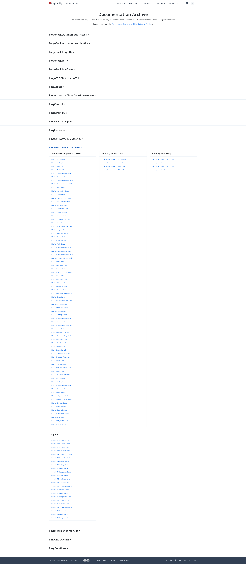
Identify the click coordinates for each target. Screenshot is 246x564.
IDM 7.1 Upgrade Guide (59, 230)
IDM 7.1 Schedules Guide (59, 209)
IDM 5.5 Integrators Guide (60, 396)
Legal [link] (98, 560)
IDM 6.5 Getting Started (59, 315)
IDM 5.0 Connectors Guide (60, 414)
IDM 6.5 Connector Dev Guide (61, 318)
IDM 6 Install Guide (57, 361)
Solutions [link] (161, 3)
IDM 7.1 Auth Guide (57, 170)
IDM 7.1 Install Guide (58, 187)
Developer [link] (148, 3)
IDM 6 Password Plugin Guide (61, 368)
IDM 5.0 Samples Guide (59, 424)
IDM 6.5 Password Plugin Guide (61, 336)
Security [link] (113, 560)
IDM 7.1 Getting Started (59, 163)
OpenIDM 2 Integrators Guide (61, 518)
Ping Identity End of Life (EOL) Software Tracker (132, 24)
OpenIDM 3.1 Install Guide (60, 482)
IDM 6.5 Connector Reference (61, 322)
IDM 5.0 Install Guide (58, 417)
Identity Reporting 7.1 (159, 163)
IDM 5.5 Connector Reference (61, 389)
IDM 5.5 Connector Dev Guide (61, 385)
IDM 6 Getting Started (58, 350)
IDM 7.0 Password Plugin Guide (61, 272)
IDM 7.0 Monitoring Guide (60, 265)
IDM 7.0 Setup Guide (58, 297)
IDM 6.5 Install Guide (58, 329)
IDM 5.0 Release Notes (58, 406)
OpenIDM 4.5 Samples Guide (61, 458)
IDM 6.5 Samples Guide (59, 339)
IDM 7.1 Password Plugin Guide (61, 198)
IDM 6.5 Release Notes (58, 311)
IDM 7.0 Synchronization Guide (61, 300)
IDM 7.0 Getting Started (59, 240)
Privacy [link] (105, 560)
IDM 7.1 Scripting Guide (59, 212)
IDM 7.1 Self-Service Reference (61, 219)
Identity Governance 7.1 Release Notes (114, 159)
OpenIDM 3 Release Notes (60, 490)
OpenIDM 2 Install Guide (59, 514)
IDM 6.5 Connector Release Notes (62, 325)
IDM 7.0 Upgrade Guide (59, 304)
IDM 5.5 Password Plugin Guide (61, 399)
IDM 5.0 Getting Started (59, 410)
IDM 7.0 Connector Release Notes (62, 254)
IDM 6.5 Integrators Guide (60, 332)
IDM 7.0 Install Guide (58, 262)
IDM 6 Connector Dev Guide (60, 353)
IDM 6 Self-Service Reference (60, 375)
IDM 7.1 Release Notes (58, 159)
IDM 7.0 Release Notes (58, 237)
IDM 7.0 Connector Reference (61, 251)
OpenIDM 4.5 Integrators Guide (61, 451)
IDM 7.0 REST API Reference (60, 276)
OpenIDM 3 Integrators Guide (61, 497)
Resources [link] (173, 3)
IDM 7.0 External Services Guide (61, 258)
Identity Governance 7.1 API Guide (113, 170)
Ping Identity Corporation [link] (69, 560)
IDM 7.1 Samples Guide (59, 205)
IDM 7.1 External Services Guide (61, 184)
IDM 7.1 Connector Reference (61, 177)
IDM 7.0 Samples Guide (59, 279)
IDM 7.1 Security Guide (59, 216)
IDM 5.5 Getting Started (59, 382)
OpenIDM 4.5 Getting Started (61, 444)
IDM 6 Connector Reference (60, 357)
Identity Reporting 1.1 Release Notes (164, 166)
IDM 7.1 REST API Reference (60, 201)
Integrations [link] (134, 3)
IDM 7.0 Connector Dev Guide (61, 247)
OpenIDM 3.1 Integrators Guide (61, 486)
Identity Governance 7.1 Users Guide (114, 163)
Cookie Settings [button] (124, 560)
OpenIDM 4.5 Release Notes (60, 440)
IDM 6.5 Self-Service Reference (61, 343)
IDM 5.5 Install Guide (58, 392)
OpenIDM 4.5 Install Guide (60, 447)
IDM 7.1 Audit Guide (58, 166)
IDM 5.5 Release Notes (58, 378)
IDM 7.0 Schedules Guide (59, 283)
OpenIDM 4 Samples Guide (60, 475)
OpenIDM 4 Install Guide (59, 468)
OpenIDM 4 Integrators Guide (61, 472)
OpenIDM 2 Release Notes (60, 511)
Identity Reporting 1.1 (159, 170)
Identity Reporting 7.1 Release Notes (164, 159)
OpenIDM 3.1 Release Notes (60, 479)
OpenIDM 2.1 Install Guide (60, 504)
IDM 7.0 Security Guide (59, 290)
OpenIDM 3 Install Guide (59, 493)
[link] (55, 3)
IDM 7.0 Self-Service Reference (61, 293)
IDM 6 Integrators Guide (59, 364)
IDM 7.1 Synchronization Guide (61, 226)
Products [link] (121, 3)
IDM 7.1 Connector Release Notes (62, 180)
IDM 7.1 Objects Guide (58, 194)
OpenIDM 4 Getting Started (60, 465)
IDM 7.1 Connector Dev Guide (61, 173)
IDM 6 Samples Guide (58, 371)
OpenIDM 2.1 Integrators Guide (61, 507)
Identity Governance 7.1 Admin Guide (114, 166)
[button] (193, 3)
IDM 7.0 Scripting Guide (59, 286)
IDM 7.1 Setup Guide (58, 223)
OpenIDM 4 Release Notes (60, 461)
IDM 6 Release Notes (58, 346)
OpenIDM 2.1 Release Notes (60, 500)
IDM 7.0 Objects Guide (58, 269)
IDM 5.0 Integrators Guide (60, 421)
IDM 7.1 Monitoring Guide (60, 191)
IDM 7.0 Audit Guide (58, 244)
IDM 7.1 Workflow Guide (59, 233)
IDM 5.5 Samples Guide (59, 403)
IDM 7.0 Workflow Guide (59, 308)
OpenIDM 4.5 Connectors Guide (61, 454)
